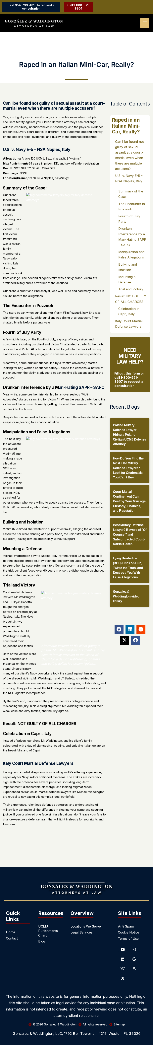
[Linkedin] (123, 959)
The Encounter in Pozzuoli (131, 206)
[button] (144, 23)
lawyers (66, 792)
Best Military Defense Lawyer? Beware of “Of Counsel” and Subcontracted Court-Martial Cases (129, 534)
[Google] (134, 959)
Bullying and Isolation (127, 267)
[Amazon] (134, 968)
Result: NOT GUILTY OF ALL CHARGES (130, 299)
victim (7, 404)
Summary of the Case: (130, 194)
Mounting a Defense (126, 279)
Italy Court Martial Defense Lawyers (128, 323)
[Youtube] (123, 949)
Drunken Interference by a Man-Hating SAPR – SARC (132, 237)
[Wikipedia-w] (123, 968)
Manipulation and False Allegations (131, 254)
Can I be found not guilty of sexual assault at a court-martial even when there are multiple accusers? (129, 155)
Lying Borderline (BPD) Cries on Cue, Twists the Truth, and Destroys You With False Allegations (128, 568)
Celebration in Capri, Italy (128, 311)
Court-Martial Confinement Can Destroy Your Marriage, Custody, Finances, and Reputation (129, 501)
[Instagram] (134, 949)
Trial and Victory (130, 289)
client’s (24, 673)
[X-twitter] (123, 978)
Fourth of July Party (129, 219)
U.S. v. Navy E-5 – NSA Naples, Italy (128, 178)
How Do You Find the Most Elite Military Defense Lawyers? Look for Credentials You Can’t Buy (128, 468)
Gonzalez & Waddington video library (126, 596)
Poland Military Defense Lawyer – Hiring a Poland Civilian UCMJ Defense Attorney (129, 434)
